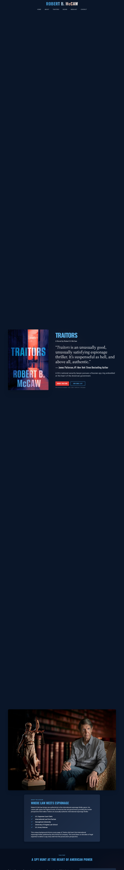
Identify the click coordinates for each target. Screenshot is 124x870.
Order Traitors (62, 384)
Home (39, 9)
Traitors (56, 9)
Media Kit (74, 9)
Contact (84, 9)
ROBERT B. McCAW (62, 3)
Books (65, 9)
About (47, 9)
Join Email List (78, 384)
